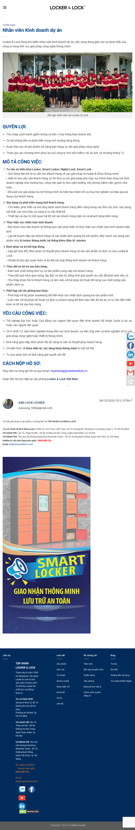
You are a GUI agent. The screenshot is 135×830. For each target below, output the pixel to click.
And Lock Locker (31, 402)
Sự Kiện (114, 669)
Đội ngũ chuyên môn (93, 669)
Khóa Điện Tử (63, 686)
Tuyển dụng (9, 25)
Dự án (59, 698)
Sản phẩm (61, 664)
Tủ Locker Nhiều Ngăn (121, 681)
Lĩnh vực (61, 669)
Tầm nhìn (88, 664)
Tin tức (114, 664)
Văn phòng (89, 681)
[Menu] (5, 7)
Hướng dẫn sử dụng (120, 675)
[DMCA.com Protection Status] (28, 811)
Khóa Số (61, 692)
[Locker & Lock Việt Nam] (67, 7)
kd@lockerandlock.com (21, 444)
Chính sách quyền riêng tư (92, 694)
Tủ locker (61, 675)
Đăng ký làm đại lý (92, 686)
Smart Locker (63, 681)
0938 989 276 (22, 772)
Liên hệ (60, 703)
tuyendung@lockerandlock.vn (69, 371)
